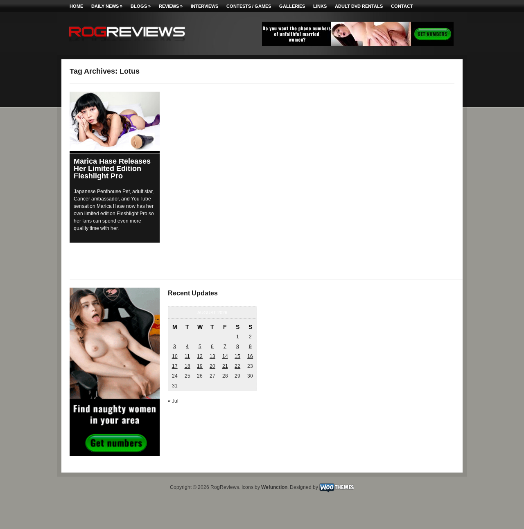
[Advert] (358, 44)
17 (175, 366)
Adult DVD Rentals (359, 6)
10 (175, 356)
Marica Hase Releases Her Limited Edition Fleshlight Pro (112, 168)
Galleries (292, 6)
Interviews (204, 6)
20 (212, 366)
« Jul (173, 401)
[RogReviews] (127, 43)
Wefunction (274, 488)
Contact (402, 6)
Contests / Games (248, 6)
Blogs (141, 6)
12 (200, 356)
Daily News (106, 6)
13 (212, 356)
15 (237, 356)
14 (225, 356)
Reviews (171, 6)
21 (225, 366)
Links (320, 6)
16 (250, 356)
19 (200, 366)
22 (237, 366)
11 (187, 356)
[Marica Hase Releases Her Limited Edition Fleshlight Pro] (115, 121)
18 (187, 366)
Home (76, 6)
